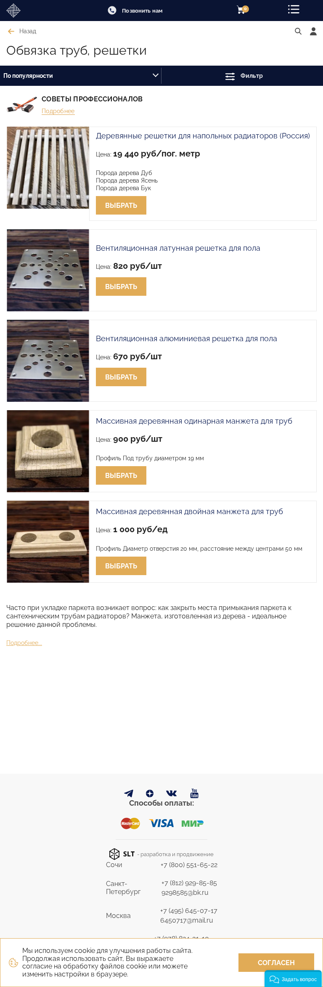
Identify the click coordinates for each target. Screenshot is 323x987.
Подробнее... (24, 642)
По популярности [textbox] (28, 75)
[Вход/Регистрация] (313, 31)
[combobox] (81, 76)
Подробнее (58, 111)
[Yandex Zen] (150, 795)
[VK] (171, 795)
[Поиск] (298, 31)
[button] (293, 978)
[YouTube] (194, 793)
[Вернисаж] (29, 10)
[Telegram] (128, 795)
